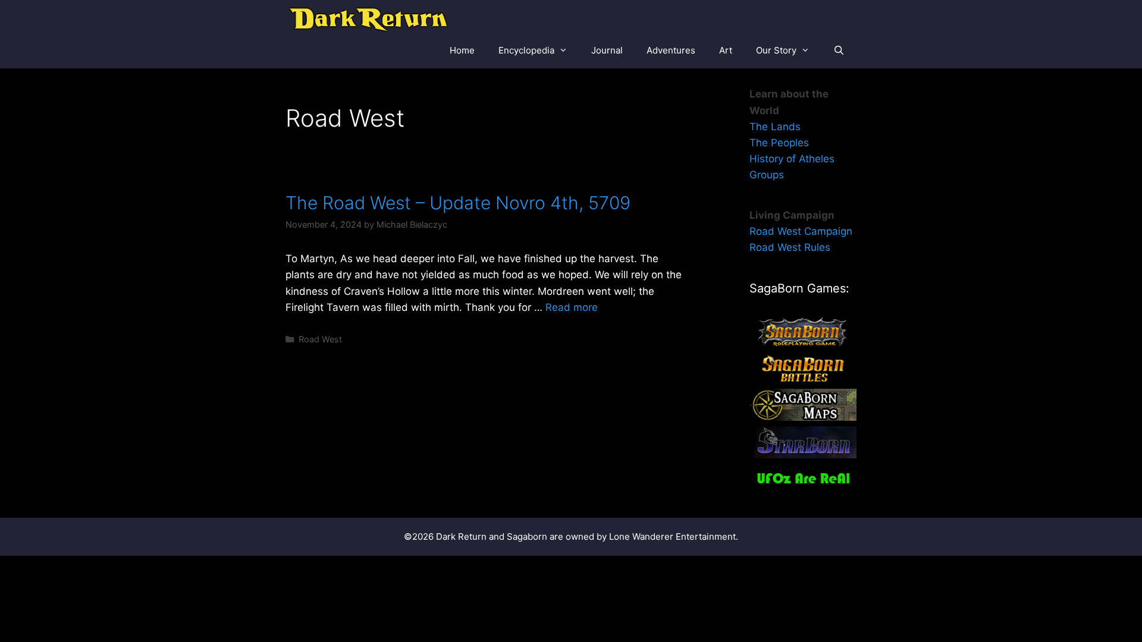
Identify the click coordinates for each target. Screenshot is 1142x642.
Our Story (776, 50)
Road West (320, 339)
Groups (766, 175)
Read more (571, 307)
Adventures (671, 50)
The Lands (775, 127)
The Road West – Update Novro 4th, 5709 (458, 202)
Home (462, 50)
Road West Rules (789, 247)
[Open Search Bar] (839, 50)
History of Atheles (791, 159)
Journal (607, 50)
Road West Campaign (800, 231)
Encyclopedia (526, 50)
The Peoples (779, 143)
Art (725, 50)
